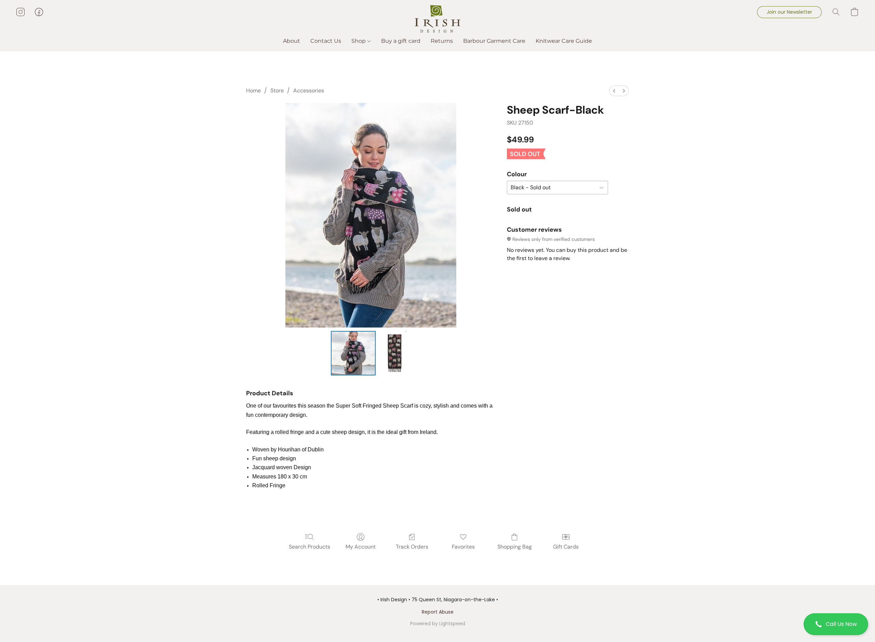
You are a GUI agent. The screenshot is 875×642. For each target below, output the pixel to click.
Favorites (463, 546)
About (291, 41)
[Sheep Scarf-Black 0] (353, 353)
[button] (836, 624)
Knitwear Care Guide (564, 41)
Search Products (309, 546)
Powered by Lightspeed (437, 623)
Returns (442, 41)
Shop (359, 41)
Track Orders (412, 546)
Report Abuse (438, 611)
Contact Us (325, 41)
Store (277, 90)
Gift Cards (566, 546)
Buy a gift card (400, 41)
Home (253, 90)
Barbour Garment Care (494, 41)
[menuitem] (614, 91)
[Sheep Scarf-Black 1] (394, 353)
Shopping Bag (514, 546)
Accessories (308, 90)
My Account (361, 546)
